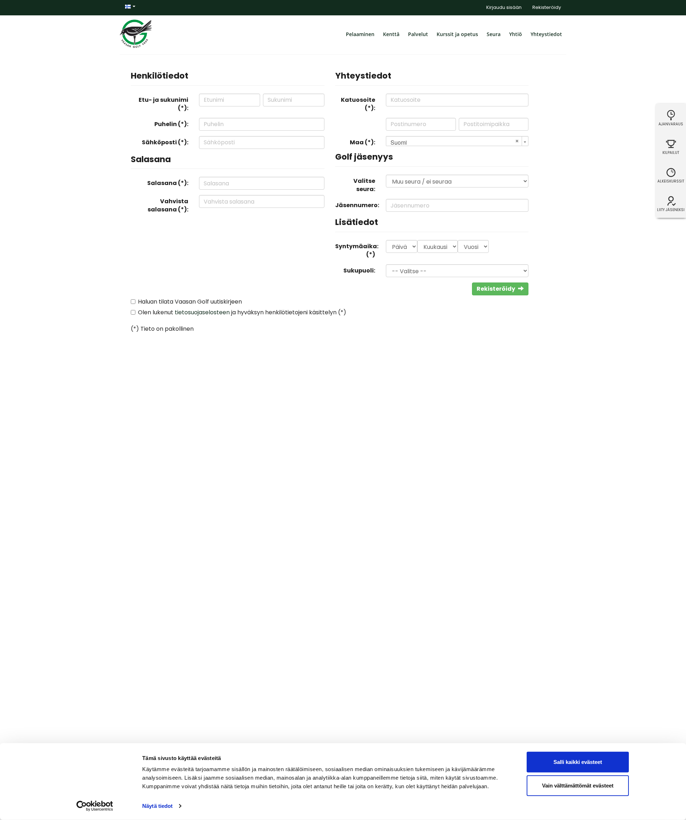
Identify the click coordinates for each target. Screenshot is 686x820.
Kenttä (391, 34)
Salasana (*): (167, 183)
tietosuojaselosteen (202, 312)
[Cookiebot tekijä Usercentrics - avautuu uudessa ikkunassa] (95, 806)
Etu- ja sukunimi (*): (163, 104)
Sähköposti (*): (165, 142)
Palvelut (418, 34)
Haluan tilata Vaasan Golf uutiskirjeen (190, 302)
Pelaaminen (360, 34)
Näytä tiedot (157, 806)
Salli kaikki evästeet (577, 762)
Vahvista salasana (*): (168, 205)
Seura (494, 34)
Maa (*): (362, 142)
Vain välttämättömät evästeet (577, 785)
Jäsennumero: (357, 205)
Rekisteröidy (546, 7)
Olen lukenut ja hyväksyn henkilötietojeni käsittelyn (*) (242, 312)
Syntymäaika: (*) (356, 250)
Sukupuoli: (359, 270)
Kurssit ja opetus (457, 34)
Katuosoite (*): (358, 104)
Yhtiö (515, 34)
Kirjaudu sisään (504, 7)
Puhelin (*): (171, 124)
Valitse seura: (364, 185)
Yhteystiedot (546, 34)
